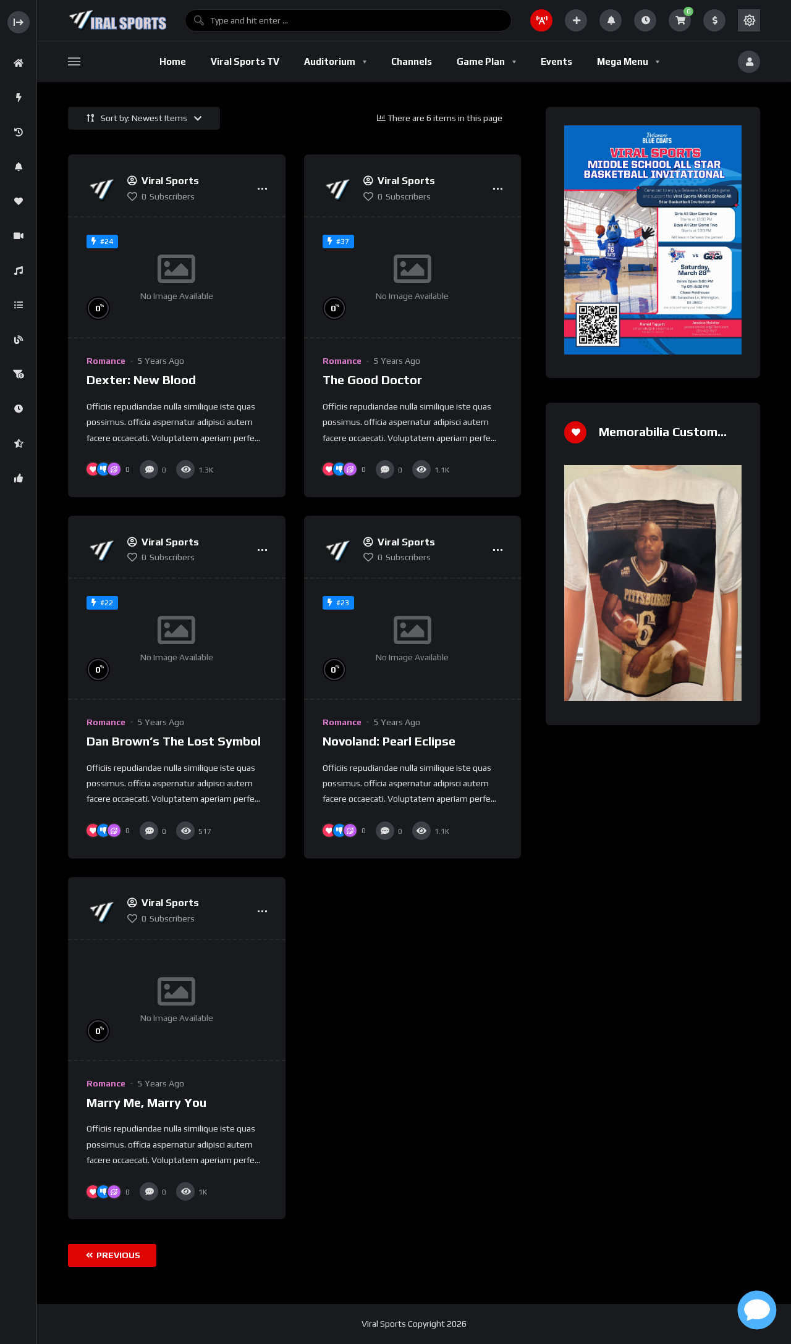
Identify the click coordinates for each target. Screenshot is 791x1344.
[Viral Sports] (117, 20)
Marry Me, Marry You (146, 1102)
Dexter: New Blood (141, 379)
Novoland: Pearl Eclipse (389, 741)
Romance (106, 361)
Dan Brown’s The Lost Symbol (174, 741)
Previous (117, 1255)
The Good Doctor (372, 379)
